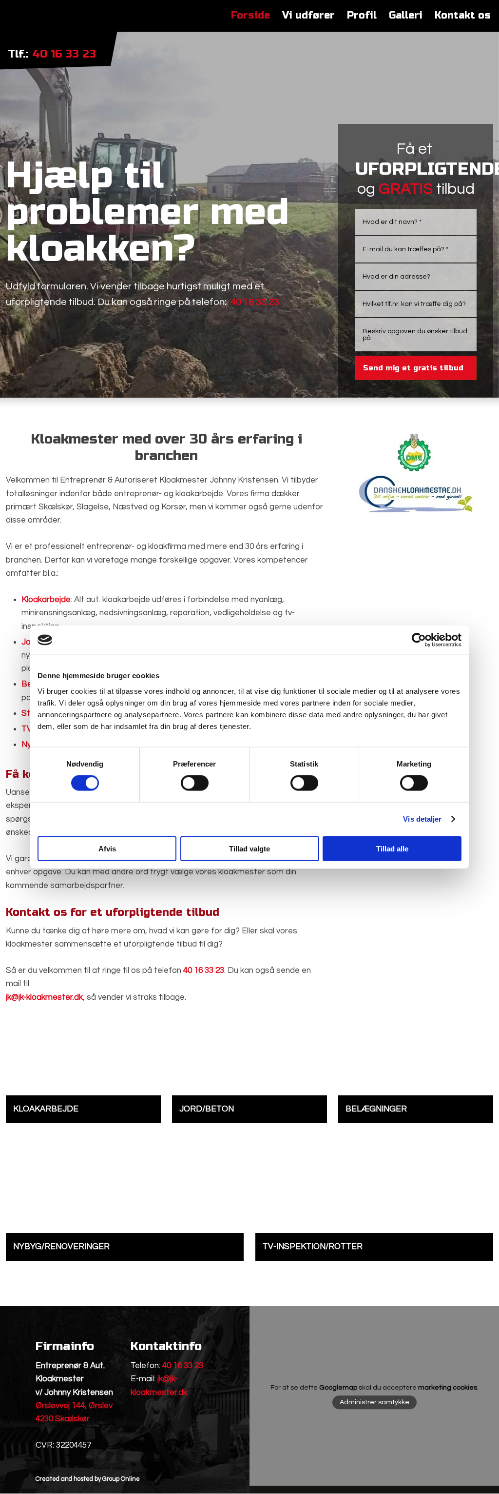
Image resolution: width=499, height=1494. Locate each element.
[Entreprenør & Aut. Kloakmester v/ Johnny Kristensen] (52, 26)
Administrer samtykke (374, 1402)
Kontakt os (463, 15)
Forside (250, 15)
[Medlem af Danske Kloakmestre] (416, 494)
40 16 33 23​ (64, 54)
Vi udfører (308, 15)
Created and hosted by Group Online (88, 1478)
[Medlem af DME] (414, 452)
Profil (362, 15)
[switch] (195, 783)
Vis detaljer (422, 819)
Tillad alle (392, 848)
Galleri (405, 15)
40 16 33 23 (182, 1365)
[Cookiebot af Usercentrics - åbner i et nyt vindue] (418, 640)
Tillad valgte (249, 848)
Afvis (107, 848)
